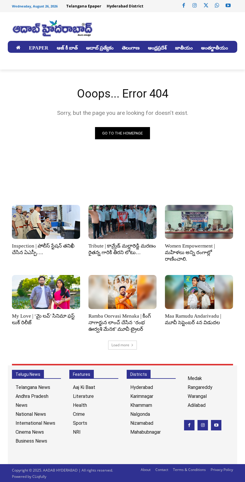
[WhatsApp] (217, 5)
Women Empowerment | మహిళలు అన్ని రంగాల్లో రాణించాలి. (190, 252)
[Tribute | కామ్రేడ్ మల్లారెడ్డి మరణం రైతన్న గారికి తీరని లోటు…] (122, 222)
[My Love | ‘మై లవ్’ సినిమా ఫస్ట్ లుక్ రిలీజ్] (46, 292)
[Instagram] (195, 5)
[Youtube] (228, 5)
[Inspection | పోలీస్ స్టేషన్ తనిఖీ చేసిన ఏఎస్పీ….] (46, 222)
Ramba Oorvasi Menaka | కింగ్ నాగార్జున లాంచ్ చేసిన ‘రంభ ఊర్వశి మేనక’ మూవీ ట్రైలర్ (119, 322)
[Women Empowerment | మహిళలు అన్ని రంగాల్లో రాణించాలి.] (199, 222)
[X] (206, 5)
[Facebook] (184, 5)
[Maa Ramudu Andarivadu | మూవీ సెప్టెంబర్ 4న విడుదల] (199, 292)
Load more (120, 344)
